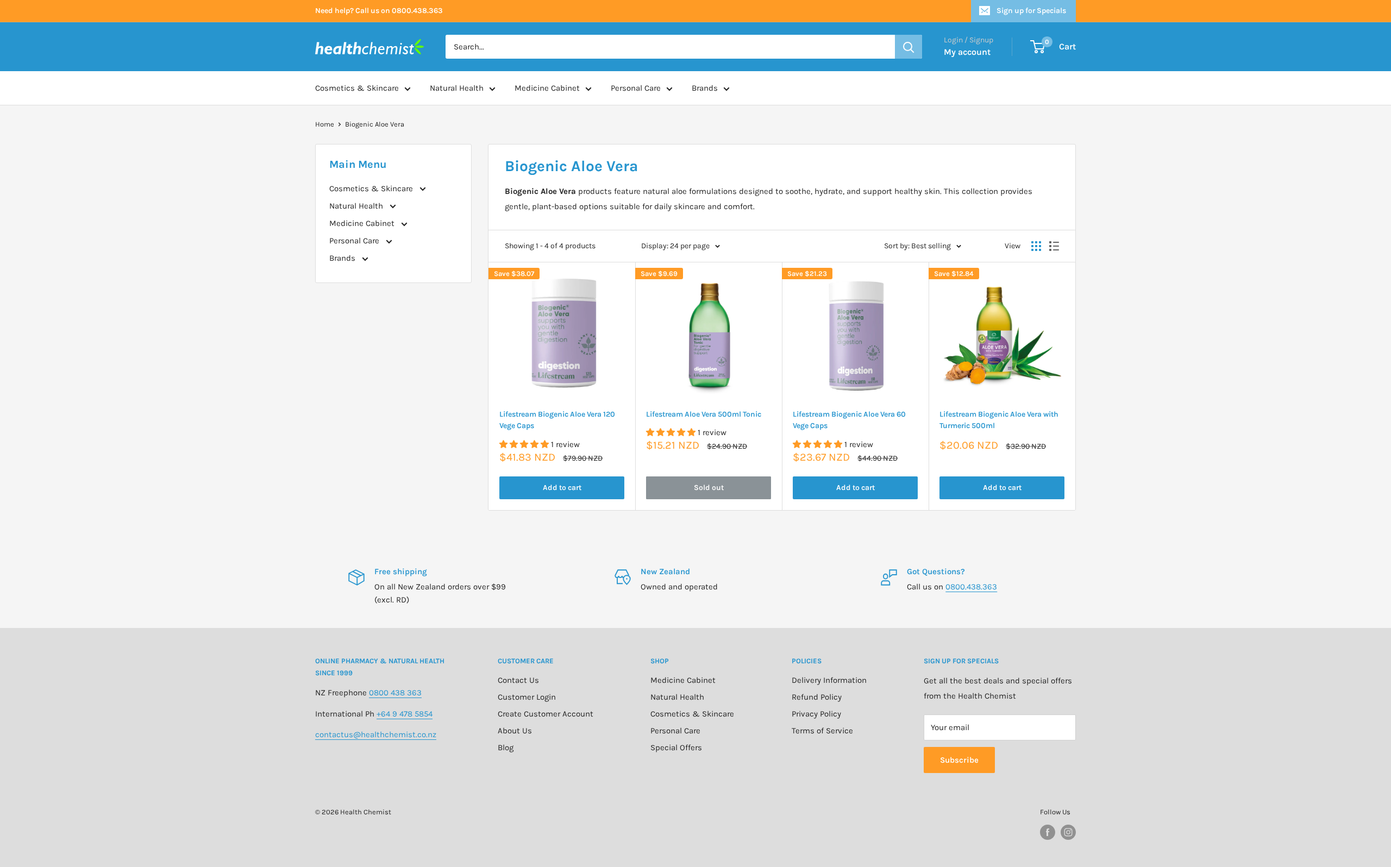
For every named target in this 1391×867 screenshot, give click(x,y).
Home (324, 124)
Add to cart (562, 487)
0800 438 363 (395, 693)
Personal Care (636, 88)
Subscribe (959, 760)
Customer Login (527, 697)
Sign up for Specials (1031, 10)
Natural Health (457, 88)
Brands (705, 88)
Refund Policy (817, 697)
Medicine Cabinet (547, 88)
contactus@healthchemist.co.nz (375, 734)
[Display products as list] (1054, 246)
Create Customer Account (545, 714)
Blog (505, 747)
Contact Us (518, 680)
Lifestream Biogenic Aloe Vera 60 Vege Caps (849, 420)
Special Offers (676, 747)
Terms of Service (822, 731)
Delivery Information (829, 680)
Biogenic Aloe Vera (374, 124)
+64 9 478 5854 (405, 714)
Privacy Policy (816, 714)
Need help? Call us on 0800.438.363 (379, 10)
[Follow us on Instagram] (1068, 832)
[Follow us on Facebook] (1047, 832)
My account (967, 52)
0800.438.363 (971, 587)
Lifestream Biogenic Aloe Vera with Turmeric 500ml (998, 420)
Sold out (709, 487)
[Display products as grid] (1036, 246)
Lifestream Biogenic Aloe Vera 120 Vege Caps (557, 420)
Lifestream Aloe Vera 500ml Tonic (703, 414)
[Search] (908, 47)
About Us (515, 731)
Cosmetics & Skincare (357, 88)
